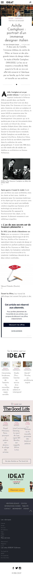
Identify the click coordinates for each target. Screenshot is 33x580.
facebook (13, 568)
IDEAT (2, 553)
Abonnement (17, 509)
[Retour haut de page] (30, 511)
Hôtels (5, 425)
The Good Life (4, 551)
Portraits (18, 18)
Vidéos (2, 534)
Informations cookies (13, 506)
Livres (2, 545)
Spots (2, 531)
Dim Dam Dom (5, 557)
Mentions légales (12, 503)
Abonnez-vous (16, 490)
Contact (7, 509)
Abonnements (4, 541)
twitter (16, 568)
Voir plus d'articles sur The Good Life (16, 461)
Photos (2, 536)
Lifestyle (3, 523)
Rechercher (30, 2)
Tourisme (3, 527)
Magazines (3, 543)
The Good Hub (4, 555)
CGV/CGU (24, 503)
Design (11, 18)
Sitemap (26, 509)
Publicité (25, 506)
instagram (20, 568)
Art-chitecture (4, 529)
